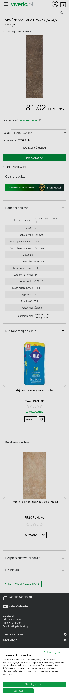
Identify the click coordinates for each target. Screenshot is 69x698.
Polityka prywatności (55, 652)
